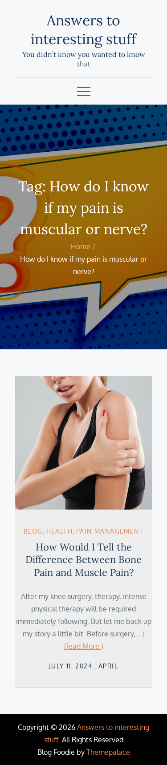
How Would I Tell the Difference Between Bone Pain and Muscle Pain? (83, 560)
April (108, 666)
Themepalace (108, 752)
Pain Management (109, 531)
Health (59, 531)
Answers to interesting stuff (83, 29)
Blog (33, 531)
